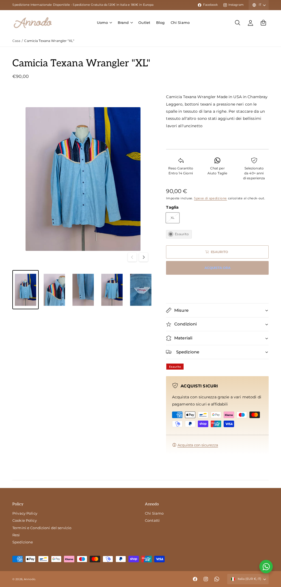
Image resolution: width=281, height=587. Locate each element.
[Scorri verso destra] (143, 257)
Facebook (210, 5)
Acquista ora (217, 268)
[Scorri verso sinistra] (132, 257)
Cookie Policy (24, 520)
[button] (104, 23)
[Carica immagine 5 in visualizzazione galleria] (141, 290)
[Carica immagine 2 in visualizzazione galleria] (54, 290)
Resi (16, 535)
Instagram (236, 5)
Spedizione (22, 542)
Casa (16, 41)
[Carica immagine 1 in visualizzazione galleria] (25, 290)
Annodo (29, 579)
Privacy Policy (24, 513)
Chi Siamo (154, 513)
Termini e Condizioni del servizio (41, 528)
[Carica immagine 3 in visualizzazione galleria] (83, 290)
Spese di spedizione (210, 198)
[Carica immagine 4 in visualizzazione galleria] (112, 290)
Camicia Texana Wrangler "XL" (49, 41)
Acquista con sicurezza (198, 445)
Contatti (152, 520)
